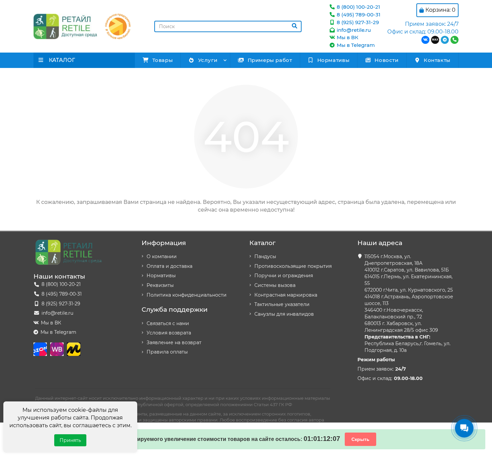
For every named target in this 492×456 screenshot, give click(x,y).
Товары (162, 60)
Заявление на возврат (174, 342)
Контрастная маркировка (285, 295)
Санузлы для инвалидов (284, 314)
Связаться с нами (168, 323)
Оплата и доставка (169, 266)
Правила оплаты (167, 352)
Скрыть (360, 439)
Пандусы (265, 256)
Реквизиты (160, 285)
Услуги (208, 60)
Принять (70, 440)
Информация (164, 243)
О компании (162, 256)
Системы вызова (275, 285)
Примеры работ (270, 60)
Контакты (437, 60)
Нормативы (333, 60)
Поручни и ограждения (283, 276)
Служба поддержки (175, 309)
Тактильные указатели (282, 304)
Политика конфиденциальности (187, 295)
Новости (386, 60)
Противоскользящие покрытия (293, 266)
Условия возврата (169, 333)
